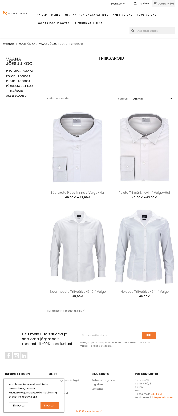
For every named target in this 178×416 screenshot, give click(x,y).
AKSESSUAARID (16, 96)
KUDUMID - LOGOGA (20, 71)
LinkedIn (26, 361)
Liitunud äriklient (88, 23)
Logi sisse (97, 384)
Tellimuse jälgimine (103, 380)
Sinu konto (100, 374)
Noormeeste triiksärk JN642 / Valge (78, 291)
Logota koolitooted (53, 23)
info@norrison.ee (162, 397)
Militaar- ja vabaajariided (87, 14)
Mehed (56, 14)
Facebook (12, 361)
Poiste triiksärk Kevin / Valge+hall (145, 192)
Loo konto (97, 389)
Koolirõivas (146, 14)
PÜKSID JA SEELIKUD (19, 86)
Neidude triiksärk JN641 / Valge (145, 291)
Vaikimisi (153, 99)
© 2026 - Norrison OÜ (89, 411)
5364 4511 (156, 394)
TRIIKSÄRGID (14, 91)
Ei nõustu (19, 406)
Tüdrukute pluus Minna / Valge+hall (78, 192)
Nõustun (49, 406)
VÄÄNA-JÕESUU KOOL (20, 61)
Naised (42, 14)
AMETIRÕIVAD (123, 14)
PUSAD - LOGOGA (18, 81)
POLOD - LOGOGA (18, 76)
